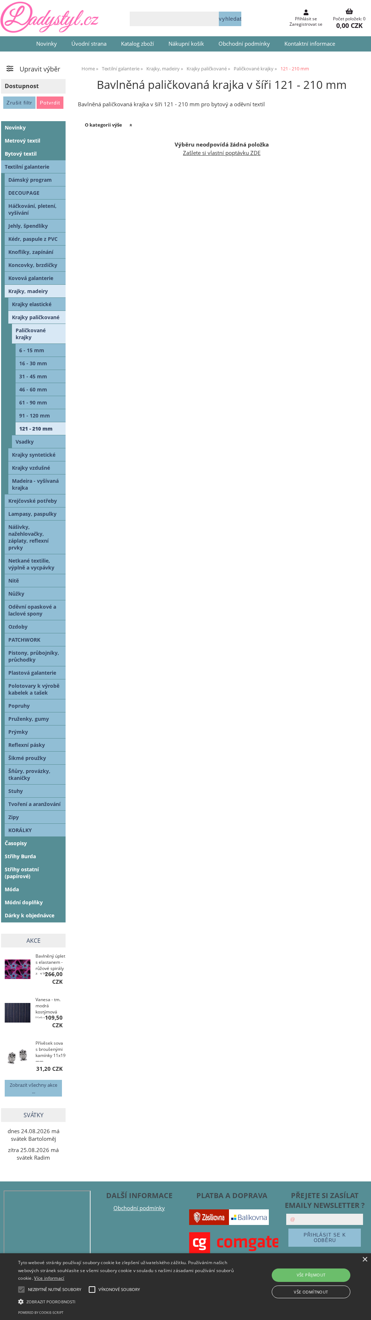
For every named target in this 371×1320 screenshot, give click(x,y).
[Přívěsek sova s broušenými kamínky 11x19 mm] (17, 1056)
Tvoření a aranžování (34, 804)
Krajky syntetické (33, 454)
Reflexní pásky (26, 744)
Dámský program (30, 179)
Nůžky (16, 593)
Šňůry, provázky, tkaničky (29, 774)
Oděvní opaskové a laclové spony (32, 610)
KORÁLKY (20, 830)
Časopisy (16, 843)
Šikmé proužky (27, 757)
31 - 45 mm (33, 376)
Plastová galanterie (32, 672)
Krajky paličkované (35, 317)
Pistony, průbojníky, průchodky (33, 656)
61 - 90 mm (33, 402)
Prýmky (18, 731)
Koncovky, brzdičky (32, 265)
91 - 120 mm (34, 415)
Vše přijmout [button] (311, 1275)
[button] (127, 1301)
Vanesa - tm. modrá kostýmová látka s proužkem (48, 1007)
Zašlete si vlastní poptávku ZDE (221, 153)
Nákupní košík (186, 44)
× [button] (364, 1259)
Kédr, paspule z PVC (33, 238)
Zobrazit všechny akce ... (33, 1088)
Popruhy (19, 705)
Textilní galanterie (27, 166)
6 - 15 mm (31, 350)
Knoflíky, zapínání (30, 251)
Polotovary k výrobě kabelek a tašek (33, 689)
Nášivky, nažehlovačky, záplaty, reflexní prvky (28, 537)
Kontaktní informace (309, 44)
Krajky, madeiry (28, 291)
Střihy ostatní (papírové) (22, 873)
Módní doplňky (24, 902)
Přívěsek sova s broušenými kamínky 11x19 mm (51, 1051)
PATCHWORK (24, 639)
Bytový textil (21, 153)
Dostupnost (22, 86)
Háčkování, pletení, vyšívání (32, 209)
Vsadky (25, 441)
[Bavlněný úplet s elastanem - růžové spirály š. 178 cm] (17, 969)
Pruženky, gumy (28, 718)
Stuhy (15, 791)
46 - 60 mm (33, 389)
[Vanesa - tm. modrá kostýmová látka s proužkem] (17, 1013)
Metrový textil (22, 140)
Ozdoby (18, 626)
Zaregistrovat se (305, 24)
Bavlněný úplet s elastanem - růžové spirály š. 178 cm (50, 964)
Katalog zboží (137, 44)
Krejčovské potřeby (32, 500)
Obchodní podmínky (244, 44)
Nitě (13, 580)
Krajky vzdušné (31, 467)
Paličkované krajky (31, 334)
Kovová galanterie (30, 278)
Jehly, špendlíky (28, 225)
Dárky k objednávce (29, 915)
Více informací (49, 1278)
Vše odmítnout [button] (311, 1292)
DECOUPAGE (23, 192)
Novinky (46, 44)
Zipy (13, 817)
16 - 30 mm (33, 363)
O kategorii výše (103, 125)
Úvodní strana (89, 44)
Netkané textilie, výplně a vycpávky (31, 564)
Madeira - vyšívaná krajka (35, 484)
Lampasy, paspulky (32, 513)
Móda (12, 889)
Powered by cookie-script (40, 1312)
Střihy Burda (20, 856)
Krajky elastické (31, 304)
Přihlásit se (306, 19)
